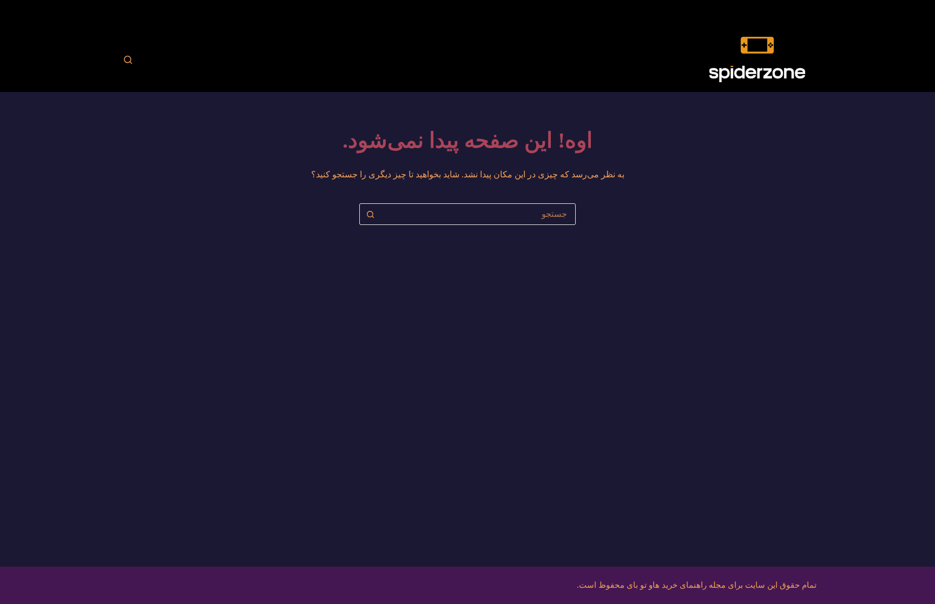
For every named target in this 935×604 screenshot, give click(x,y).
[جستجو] (128, 60)
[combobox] (477, 214)
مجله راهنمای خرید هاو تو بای (676, 585)
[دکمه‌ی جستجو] (370, 214)
